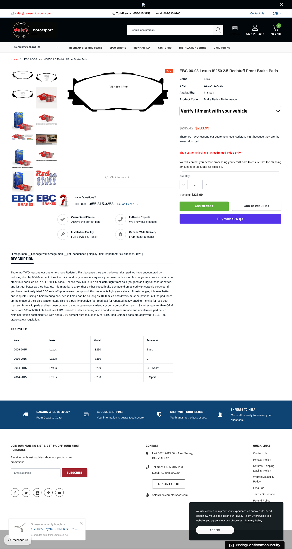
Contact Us (257, 13)
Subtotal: (185, 194)
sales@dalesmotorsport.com (33, 13)
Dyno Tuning (222, 48)
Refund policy (261, 500)
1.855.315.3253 (100, 204)
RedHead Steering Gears (85, 48)
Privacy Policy (262, 459)
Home (14, 59)
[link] (146, 4)
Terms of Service (264, 494)
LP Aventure (118, 48)
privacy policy (253, 520)
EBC (207, 78)
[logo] (34, 30)
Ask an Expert (126, 204)
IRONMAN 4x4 (142, 48)
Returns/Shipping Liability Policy (263, 468)
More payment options (230, 229)
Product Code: (189, 99)
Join (261, 33)
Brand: (184, 78)
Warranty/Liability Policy (263, 479)
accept (215, 530)
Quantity (185, 176)
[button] (235, 30)
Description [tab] (22, 259)
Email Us (258, 488)
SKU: (183, 85)
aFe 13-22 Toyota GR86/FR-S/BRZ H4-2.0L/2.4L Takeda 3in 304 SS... (55, 529)
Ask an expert (169, 484)
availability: (187, 92)
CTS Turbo (165, 48)
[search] (218, 30)
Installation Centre (192, 48)
